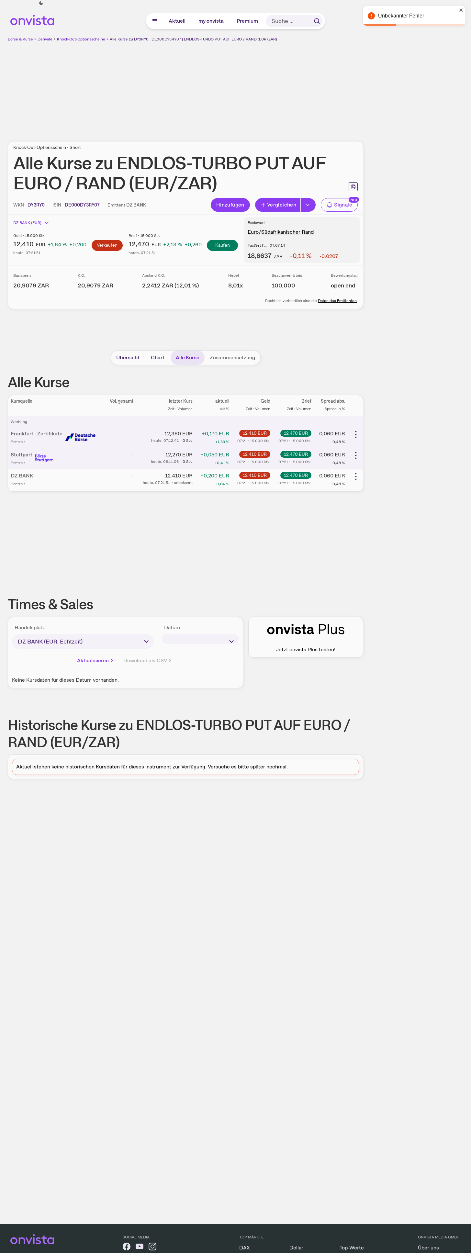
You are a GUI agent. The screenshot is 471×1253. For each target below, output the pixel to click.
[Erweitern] (308, 205)
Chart (157, 357)
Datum (172, 627)
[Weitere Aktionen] (355, 434)
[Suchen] (316, 21)
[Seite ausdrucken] (353, 186)
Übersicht (128, 357)
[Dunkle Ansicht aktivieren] (41, 3)
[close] (461, 10)
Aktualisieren (93, 660)
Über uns (428, 1247)
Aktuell (177, 20)
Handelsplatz (30, 627)
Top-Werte (352, 1247)
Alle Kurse (187, 357)
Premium (247, 20)
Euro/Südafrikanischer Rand (281, 232)
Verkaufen (107, 245)
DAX (244, 1247)
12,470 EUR (296, 433)
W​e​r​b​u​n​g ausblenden (241, 88)
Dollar (296, 1247)
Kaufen (222, 245)
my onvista (211, 20)
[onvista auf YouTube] (139, 1248)
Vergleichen (281, 204)
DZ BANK (136, 205)
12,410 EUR (255, 433)
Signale (343, 204)
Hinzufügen (230, 204)
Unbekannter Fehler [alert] (401, 15)
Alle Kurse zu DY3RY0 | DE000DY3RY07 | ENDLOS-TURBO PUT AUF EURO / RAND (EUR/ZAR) (193, 39)
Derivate (45, 39)
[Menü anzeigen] (154, 21)
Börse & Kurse (20, 39)
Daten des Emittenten (337, 300)
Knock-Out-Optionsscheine (81, 39)
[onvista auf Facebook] (126, 1248)
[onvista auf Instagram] (152, 1248)
